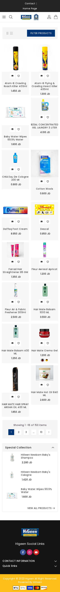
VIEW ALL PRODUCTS (39, 508)
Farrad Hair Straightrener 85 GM (15, 271)
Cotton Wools (44, 188)
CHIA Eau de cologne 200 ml (15, 178)
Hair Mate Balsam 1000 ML (45, 311)
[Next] (49, 432)
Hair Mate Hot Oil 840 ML (44, 394)
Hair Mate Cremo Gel (45, 350)
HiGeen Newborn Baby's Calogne (35, 473)
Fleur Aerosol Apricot (45, 269)
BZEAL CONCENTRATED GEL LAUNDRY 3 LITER (44, 126)
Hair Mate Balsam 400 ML (15, 352)
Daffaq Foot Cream (15, 228)
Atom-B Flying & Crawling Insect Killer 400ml (45, 86)
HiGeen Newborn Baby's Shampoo (35, 456)
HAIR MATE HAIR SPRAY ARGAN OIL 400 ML (15, 406)
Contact (30, 3)
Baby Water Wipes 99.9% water (36, 491)
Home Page (30, 8)
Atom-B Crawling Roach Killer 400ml (15, 85)
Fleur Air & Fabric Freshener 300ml (15, 311)
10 (41, 432)
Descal (44, 228)
